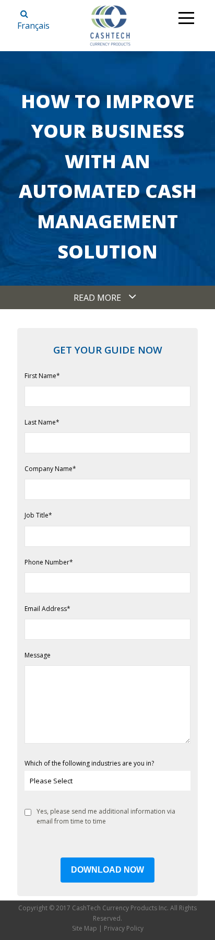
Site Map (84, 928)
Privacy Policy (124, 928)
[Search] (24, 14)
